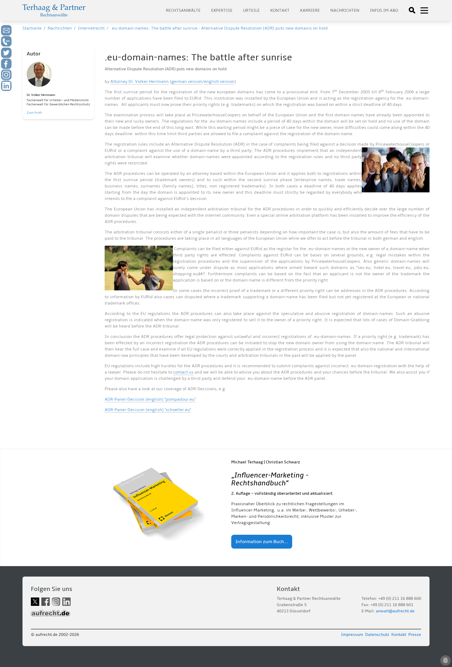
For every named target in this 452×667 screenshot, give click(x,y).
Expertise (222, 10)
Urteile (251, 10)
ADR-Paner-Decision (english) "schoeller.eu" (148, 409)
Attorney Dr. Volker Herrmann (139, 81)
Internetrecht (91, 28)
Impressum (352, 634)
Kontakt (280, 10)
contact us (183, 372)
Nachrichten (344, 10)
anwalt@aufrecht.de (395, 611)
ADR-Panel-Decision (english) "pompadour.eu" (150, 399)
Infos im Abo (384, 10)
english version (219, 81)
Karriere (310, 10)
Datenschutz (377, 634)
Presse (414, 634)
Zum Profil (34, 113)
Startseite (32, 28)
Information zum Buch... (261, 541)
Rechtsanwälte (183, 10)
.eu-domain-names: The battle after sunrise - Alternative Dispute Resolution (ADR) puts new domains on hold (219, 28)
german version (186, 81)
